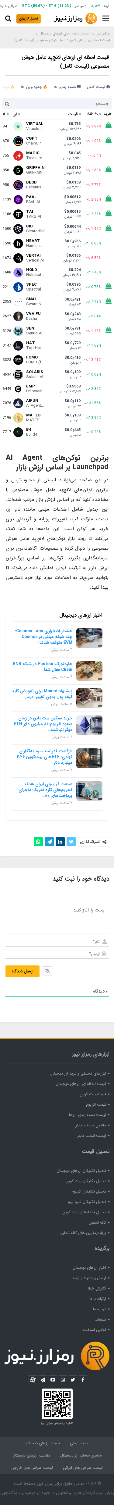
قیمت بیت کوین (93, 1094)
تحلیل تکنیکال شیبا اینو (87, 1202)
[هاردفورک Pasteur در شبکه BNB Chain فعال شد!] (89, 671)
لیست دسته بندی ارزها (87, 1115)
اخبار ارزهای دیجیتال (89, 1267)
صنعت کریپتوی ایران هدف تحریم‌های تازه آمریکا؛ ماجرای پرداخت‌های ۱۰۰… (45, 790)
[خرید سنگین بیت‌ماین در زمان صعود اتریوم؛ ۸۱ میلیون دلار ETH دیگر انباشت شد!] (89, 725)
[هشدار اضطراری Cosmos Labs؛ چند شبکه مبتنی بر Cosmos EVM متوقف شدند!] (89, 638)
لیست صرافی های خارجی (32, 1467)
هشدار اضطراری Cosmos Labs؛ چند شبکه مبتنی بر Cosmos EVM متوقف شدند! (43, 637)
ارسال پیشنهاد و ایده (89, 1278)
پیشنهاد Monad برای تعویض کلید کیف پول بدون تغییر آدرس (42, 694)
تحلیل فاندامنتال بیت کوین (84, 1212)
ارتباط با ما (97, 1299)
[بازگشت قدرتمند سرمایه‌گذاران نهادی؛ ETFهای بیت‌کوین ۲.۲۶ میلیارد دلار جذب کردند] (89, 758)
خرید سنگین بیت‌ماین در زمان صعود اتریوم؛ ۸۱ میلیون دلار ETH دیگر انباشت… (43, 724)
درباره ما (99, 1309)
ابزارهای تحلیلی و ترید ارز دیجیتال (78, 1073)
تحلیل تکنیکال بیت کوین (85, 1181)
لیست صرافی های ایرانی (83, 1467)
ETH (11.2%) (60, 6)
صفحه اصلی (80, 1443)
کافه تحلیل (97, 1222)
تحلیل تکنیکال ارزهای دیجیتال (81, 1171)
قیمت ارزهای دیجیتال (42, 1443)
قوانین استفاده (94, 1330)
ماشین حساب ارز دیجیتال (81, 1455)
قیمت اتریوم (96, 1104)
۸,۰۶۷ (95, 6)
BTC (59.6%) (33, 6)
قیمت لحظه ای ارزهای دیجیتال (81, 1084)
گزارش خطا (97, 1288)
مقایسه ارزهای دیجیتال (31, 1455)
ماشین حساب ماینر (90, 1125)
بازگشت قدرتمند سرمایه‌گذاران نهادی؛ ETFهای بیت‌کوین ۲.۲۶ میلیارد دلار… (44, 757)
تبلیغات (100, 1319)
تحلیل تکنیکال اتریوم (89, 1191)
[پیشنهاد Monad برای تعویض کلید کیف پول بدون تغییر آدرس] (89, 698)
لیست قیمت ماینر (91, 1135)
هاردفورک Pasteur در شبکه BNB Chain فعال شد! (42, 667)
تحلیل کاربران (28, 18)
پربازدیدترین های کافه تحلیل (83, 1233)
